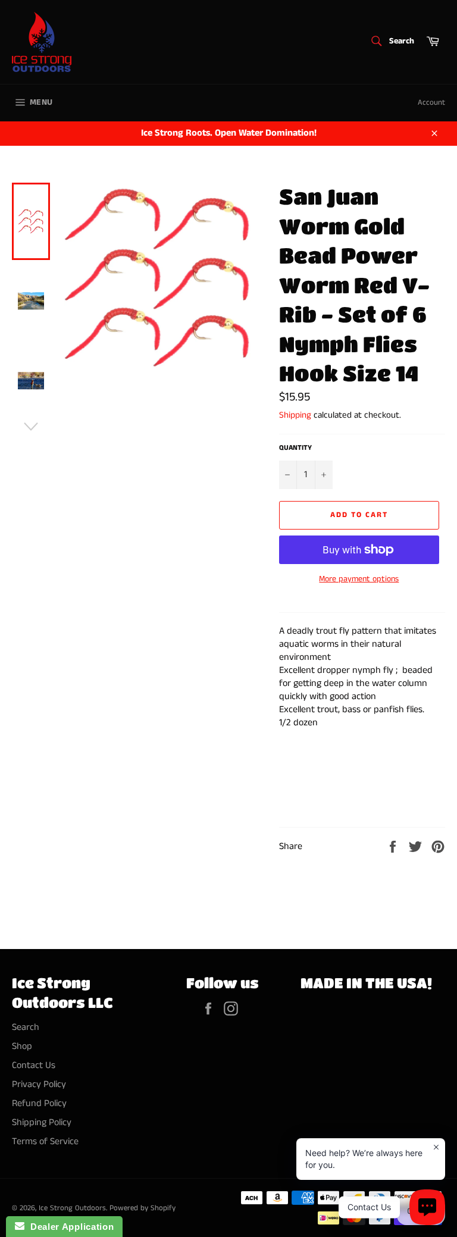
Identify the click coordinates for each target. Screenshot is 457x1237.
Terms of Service (45, 1141)
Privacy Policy (39, 1084)
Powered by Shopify (142, 1207)
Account (431, 102)
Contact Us (33, 1065)
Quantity (295, 448)
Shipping (295, 415)
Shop (22, 1046)
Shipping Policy (41, 1122)
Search (25, 1027)
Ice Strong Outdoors (72, 1207)
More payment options (359, 579)
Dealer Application (69, 1227)
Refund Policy (39, 1103)
